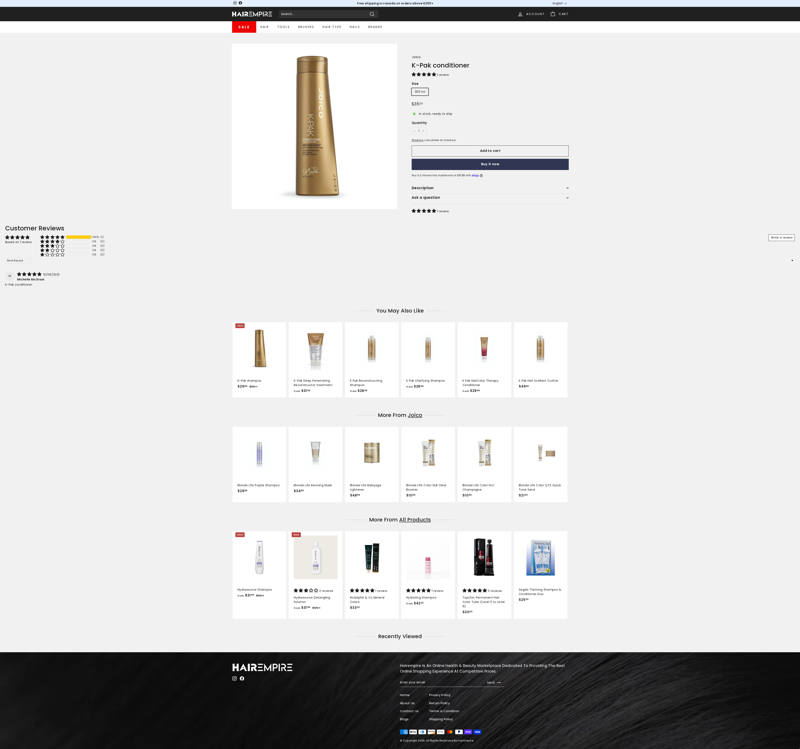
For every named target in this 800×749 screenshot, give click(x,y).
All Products (415, 519)
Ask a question (426, 197)
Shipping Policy (441, 719)
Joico (416, 57)
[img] (29, 275)
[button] (424, 75)
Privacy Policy (440, 695)
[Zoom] (314, 126)
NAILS (355, 27)
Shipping (418, 140)
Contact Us (409, 711)
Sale (244, 27)
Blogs (404, 719)
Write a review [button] (781, 237)
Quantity (419, 123)
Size (415, 83)
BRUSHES (306, 27)
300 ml (420, 92)
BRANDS (375, 27)
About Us (407, 703)
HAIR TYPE (331, 27)
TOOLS (283, 27)
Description (423, 187)
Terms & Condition (444, 711)
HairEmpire (466, 741)
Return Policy (439, 703)
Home (405, 695)
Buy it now (490, 164)
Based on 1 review (18, 242)
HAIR (264, 27)
